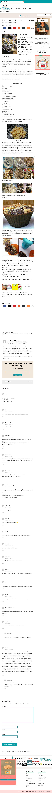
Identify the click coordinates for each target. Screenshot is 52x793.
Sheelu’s (8, 292)
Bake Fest (29, 284)
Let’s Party (25, 286)
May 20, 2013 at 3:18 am (8, 609)
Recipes (11, 332)
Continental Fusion (20, 333)
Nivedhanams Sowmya (9, 485)
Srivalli (6, 594)
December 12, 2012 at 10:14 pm (9, 545)
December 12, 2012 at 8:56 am (8, 472)
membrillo (10, 686)
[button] (14, 785)
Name (3, 725)
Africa (27, 780)
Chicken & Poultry (42, 777)
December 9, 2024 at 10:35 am (9, 649)
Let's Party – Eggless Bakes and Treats (16, 495)
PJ (5, 582)
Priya (6, 410)
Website (3, 734)
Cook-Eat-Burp (17, 294)
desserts (24, 333)
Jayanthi (6, 569)
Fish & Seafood (41, 783)
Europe (27, 777)
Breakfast (15, 333)
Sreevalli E (7, 544)
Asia (27, 775)
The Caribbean (29, 778)
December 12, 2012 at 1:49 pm (8, 507)
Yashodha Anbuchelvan (9, 607)
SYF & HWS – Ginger (13, 497)
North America (29, 773)
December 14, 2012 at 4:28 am (8, 558)
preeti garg (7, 518)
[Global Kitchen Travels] (5, 12)
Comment (4, 706)
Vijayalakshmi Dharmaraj (10, 394)
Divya (18, 292)
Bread (13, 333)
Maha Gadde (7, 435)
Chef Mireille (19, 31)
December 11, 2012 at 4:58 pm (8, 437)
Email (3, 729)
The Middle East (29, 781)
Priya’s (21, 292)
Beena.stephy (7, 470)
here (17, 71)
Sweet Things (8, 332)
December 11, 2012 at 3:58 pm (8, 424)
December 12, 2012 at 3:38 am (8, 456)
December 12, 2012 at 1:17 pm (8, 486)
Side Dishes (40, 775)
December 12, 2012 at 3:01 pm (8, 520)
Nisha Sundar (7, 505)
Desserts (40, 781)
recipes (27, 333)
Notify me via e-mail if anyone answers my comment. (12, 741)
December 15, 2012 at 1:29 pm (8, 596)
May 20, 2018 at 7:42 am (8, 623)
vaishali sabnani (8, 556)
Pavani (6, 531)
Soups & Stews (41, 778)
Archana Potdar (8, 422)
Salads (39, 780)
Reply (3, 416)
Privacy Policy (35, 791)
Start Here (5, 269)
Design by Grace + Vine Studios (44, 791)
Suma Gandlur (8, 454)
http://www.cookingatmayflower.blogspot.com (11, 476)
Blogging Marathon (9, 333)
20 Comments (15, 22)
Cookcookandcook (9, 294)
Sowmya (4, 292)
